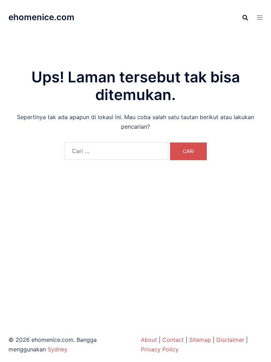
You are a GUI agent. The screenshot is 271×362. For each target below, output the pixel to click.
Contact (173, 339)
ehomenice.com (41, 17)
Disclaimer (230, 339)
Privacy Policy (160, 349)
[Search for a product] (245, 18)
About (149, 339)
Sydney (57, 349)
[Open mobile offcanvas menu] (260, 17)
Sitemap (200, 339)
